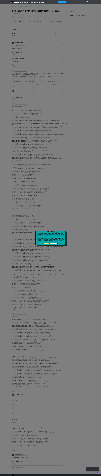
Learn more (52, 236)
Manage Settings (53, 243)
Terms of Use (56, 239)
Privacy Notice (48, 239)
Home (16, 2)
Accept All (46, 243)
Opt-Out (58, 241)
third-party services (43, 240)
